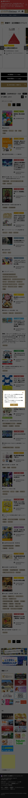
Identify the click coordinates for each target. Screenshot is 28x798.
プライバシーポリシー (13, 397)
